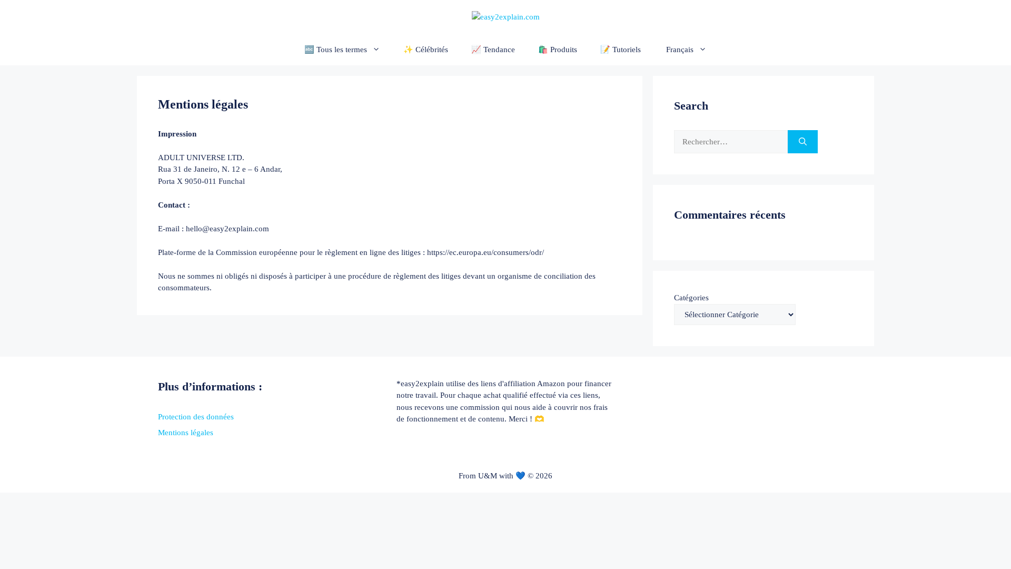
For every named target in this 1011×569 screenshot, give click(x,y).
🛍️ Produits (557, 49)
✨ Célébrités (425, 49)
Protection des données (196, 417)
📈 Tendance (493, 49)
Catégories (691, 297)
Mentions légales (185, 432)
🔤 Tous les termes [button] (335, 49)
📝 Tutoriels (620, 49)
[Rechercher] (803, 142)
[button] (685, 49)
